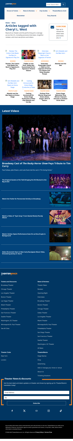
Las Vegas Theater (7, 301)
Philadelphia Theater (8, 309)
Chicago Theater (6, 289)
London (3, 360)
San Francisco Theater (8, 313)
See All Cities (5, 328)
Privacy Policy (39, 432)
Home (8, 23)
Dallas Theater (42, 313)
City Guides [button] (44, 11)
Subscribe (36, 403)
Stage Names (42, 356)
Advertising (41, 364)
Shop (39, 360)
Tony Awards (51, 16)
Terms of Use (48, 432)
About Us (41, 372)
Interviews (45, 61)
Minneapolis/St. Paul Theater (10, 324)
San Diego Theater (44, 332)
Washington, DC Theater (9, 321)
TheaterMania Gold (59, 11)
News (14, 23)
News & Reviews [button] (29, 11)
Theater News (29, 61)
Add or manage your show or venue (50, 368)
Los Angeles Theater (8, 293)
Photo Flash (12, 91)
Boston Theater (6, 297)
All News (40, 348)
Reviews (13, 61)
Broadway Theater (7, 285)
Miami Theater (6, 305)
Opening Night (43, 293)
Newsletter (21, 16)
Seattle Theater (6, 317)
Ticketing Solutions (44, 376)
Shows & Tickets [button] (13, 11)
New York (4, 356)
